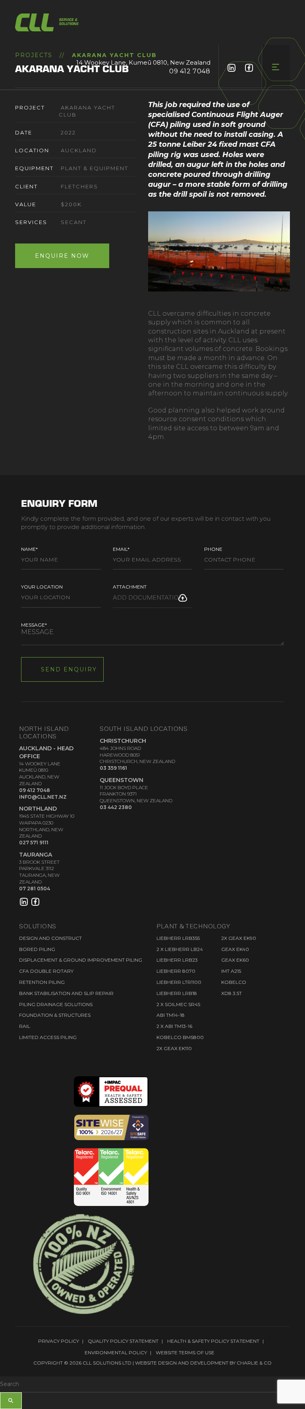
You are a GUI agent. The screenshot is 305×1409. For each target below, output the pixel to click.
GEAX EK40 (235, 949)
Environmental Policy (116, 1352)
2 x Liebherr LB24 (179, 949)
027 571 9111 (33, 842)
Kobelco (233, 982)
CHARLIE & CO (254, 1363)
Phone (213, 549)
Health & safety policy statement (213, 1341)
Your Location (42, 587)
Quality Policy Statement (123, 1341)
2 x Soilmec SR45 (178, 1004)
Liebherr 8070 (175, 971)
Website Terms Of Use (185, 1352)
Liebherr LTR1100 (178, 982)
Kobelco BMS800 (180, 1037)
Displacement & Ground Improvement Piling (80, 960)
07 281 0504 (34, 888)
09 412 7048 (189, 71)
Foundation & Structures (55, 1015)
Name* (29, 549)
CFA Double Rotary (46, 971)
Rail (24, 1026)
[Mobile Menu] (276, 67)
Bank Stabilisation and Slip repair (66, 993)
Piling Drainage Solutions (56, 1004)
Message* (34, 625)
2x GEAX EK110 (174, 1048)
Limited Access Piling (48, 1037)
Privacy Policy (58, 1341)
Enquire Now (62, 255)
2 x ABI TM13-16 (174, 1026)
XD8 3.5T (231, 993)
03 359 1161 (113, 768)
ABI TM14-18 (170, 1015)
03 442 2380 (116, 807)
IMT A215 (231, 971)
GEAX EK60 (235, 960)
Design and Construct (50, 938)
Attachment (130, 587)
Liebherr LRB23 (177, 960)
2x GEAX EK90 (238, 938)
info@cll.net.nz (43, 797)
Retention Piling (42, 982)
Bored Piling (37, 949)
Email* (121, 549)
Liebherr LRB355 (178, 938)
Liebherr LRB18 (176, 993)
